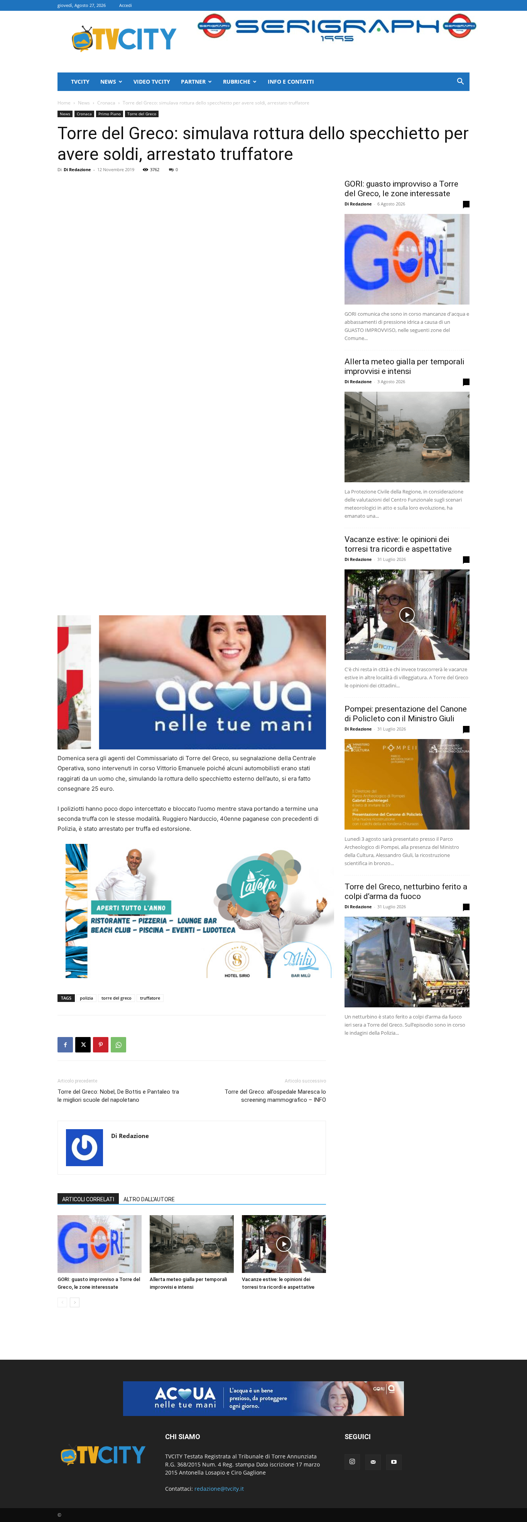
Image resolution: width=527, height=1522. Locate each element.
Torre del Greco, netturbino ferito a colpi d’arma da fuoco (406, 891)
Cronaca (106, 102)
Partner (193, 81)
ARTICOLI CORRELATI (88, 1199)
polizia (86, 998)
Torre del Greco (141, 113)
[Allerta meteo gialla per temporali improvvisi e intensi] (192, 1244)
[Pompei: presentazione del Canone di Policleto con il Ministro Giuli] (407, 784)
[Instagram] (352, 1462)
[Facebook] (65, 1044)
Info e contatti (291, 81)
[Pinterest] (100, 1044)
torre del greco (116, 998)
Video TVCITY (151, 81)
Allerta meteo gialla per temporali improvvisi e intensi (404, 366)
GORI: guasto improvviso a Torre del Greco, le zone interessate (401, 188)
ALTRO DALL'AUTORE (149, 1199)
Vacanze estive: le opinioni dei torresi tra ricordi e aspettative (398, 544)
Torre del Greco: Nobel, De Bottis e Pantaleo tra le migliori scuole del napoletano (118, 1095)
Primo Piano (109, 113)
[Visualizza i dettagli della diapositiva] (200, 911)
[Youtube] (394, 1462)
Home (64, 102)
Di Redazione (77, 169)
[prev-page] (62, 1302)
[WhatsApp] (118, 1044)
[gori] (232, 682)
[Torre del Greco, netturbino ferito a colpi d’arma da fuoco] (407, 962)
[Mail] (373, 1462)
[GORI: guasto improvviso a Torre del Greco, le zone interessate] (99, 1244)
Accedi (125, 5)
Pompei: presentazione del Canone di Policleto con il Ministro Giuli (406, 713)
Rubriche (236, 81)
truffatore (150, 998)
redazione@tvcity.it (219, 1488)
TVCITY (80, 81)
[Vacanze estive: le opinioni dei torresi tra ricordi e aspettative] (284, 1244)
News (108, 81)
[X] (83, 1044)
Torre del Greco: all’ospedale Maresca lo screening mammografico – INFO (275, 1095)
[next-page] (74, 1302)
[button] (460, 82)
